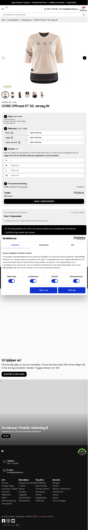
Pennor (39, 495)
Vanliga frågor (8, 486)
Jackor (55, 495)
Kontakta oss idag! (14, 374)
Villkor (4, 498)
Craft (15, 102)
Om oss (5, 483)
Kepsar (22, 489)
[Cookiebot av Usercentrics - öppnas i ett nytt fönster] (75, 238)
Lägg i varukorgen (44, 201)
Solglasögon (41, 498)
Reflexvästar (24, 501)
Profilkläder (41, 483)
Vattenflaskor (25, 498)
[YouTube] (13, 521)
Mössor (55, 486)
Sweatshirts (57, 492)
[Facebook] (4, 521)
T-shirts (22, 486)
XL (7, 175)
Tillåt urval (43, 290)
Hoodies (22, 492)
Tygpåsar (23, 495)
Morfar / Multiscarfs (60, 489)
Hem (3, 20)
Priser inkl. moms (9, 525)
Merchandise (41, 486)
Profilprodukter (42, 489)
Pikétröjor (40, 501)
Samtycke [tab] (15, 245)
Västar (55, 498)
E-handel (42, 516)
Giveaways (40, 492)
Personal (5, 492)
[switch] (33, 281)
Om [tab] (72, 245)
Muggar (55, 483)
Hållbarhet (6, 495)
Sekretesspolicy (9, 501)
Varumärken (7, 503)
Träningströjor (26, 20)
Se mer (6, 436)
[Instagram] (8, 521)
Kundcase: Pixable (10, 489)
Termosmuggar (59, 501)
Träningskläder (12, 20)
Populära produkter (27, 483)
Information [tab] (44, 245)
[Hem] (14, 9)
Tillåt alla (72, 290)
